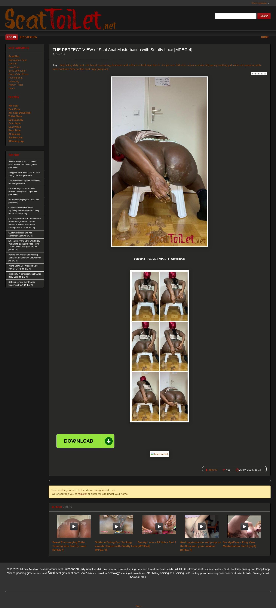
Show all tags (138, 576)
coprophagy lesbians (110, 64)
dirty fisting (66, 64)
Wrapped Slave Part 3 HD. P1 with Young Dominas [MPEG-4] (24, 174)
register (82, 493)
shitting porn (198, 573)
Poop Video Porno (18, 74)
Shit (147, 573)
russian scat (39, 573)
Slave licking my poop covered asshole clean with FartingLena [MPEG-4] (22, 164)
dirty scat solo (81, 64)
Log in (11, 37)
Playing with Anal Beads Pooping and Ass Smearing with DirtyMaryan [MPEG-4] (24, 258)
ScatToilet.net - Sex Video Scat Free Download (61, 18)
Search (264, 16)
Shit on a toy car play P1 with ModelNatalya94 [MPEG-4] (21, 283)
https (186, 569)
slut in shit (238, 64)
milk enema (183, 64)
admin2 (213, 469)
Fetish (169, 569)
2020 (16, 569)
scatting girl (225, 64)
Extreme (122, 569)
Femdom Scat (156, 569)
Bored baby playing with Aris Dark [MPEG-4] (23, 201)
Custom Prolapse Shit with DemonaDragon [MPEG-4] (20, 234)
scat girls (61, 573)
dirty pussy (211, 64)
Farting (131, 569)
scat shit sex (130, 64)
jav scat (170, 64)
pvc (192, 64)
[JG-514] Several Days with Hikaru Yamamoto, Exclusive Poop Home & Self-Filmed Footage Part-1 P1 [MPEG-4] (24, 245)
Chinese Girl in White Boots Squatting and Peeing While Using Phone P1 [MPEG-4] (23, 210)
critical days (145, 64)
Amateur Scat (37, 569)
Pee (232, 569)
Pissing (245, 569)
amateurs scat (54, 569)
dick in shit (159, 64)
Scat (51, 573)
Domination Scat (18, 60)
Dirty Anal (85, 569)
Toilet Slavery (254, 573)
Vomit (12, 88)
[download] (85, 441)
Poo (253, 569)
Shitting (155, 573)
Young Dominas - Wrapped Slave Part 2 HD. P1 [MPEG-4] (23, 267)
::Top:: (138, 606)
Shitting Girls (182, 573)
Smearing (14, 81)
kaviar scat (196, 569)
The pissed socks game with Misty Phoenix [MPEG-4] (24, 182)
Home (265, 37)
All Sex (24, 569)
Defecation (71, 569)
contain (199, 64)
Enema (111, 569)
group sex (103, 68)
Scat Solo (86, 573)
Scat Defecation (17, 70)
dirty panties (77, 68)
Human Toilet (16, 84)
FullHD (177, 569)
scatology (114, 573)
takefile (241, 573)
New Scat (60, 54)
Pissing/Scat (16, 77)
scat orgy (90, 68)
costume (64, 68)
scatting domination (132, 573)
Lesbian (13, 63)
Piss (238, 569)
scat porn (73, 573)
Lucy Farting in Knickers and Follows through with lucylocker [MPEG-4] (22, 191)
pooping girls (24, 573)
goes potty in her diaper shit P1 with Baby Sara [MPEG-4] (24, 275)
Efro (104, 569)
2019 (10, 569)
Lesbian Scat (221, 569)
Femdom (141, 569)
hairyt (93, 64)
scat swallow (99, 573)
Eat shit (96, 569)
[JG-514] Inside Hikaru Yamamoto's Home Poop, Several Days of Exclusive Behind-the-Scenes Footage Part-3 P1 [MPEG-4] (24, 223)
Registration (28, 37)
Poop (259, 569)
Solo (221, 573)
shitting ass (167, 573)
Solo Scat (14, 67)
